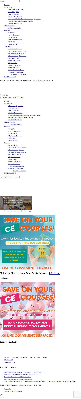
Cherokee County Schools (16, 53)
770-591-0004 (4, 95)
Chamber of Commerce (15, 58)
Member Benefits (13, 14)
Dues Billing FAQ (13, 12)
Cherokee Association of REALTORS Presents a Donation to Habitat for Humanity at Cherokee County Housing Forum (40, 381)
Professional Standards (15, 23)
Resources (7, 30)
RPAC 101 (11, 42)
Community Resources (15, 49)
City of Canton (12, 63)
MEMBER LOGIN (10, 77)
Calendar (6, 5)
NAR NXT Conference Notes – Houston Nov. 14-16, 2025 (21, 374)
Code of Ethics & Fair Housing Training (20, 21)
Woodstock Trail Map (19, 74)
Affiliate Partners (9, 26)
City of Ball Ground (14, 60)
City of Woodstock (14, 67)
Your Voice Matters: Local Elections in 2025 (17, 377)
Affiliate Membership (14, 28)
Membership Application (15, 9)
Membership (8, 7)
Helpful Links (12, 37)
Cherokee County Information (17, 56)
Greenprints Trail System (16, 72)
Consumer (7, 46)
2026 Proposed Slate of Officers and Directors (18, 379)
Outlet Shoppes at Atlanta (16, 70)
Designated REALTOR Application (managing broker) (24, 19)
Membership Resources (15, 39)
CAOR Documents (14, 35)
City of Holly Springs (14, 65)
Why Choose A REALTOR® (17, 51)
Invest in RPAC (13, 44)
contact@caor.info (9, 362)
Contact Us (11, 33)
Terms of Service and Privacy (13, 391)
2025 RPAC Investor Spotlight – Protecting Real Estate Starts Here (24, 372)
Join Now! (54, 273)
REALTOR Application (15, 16)
